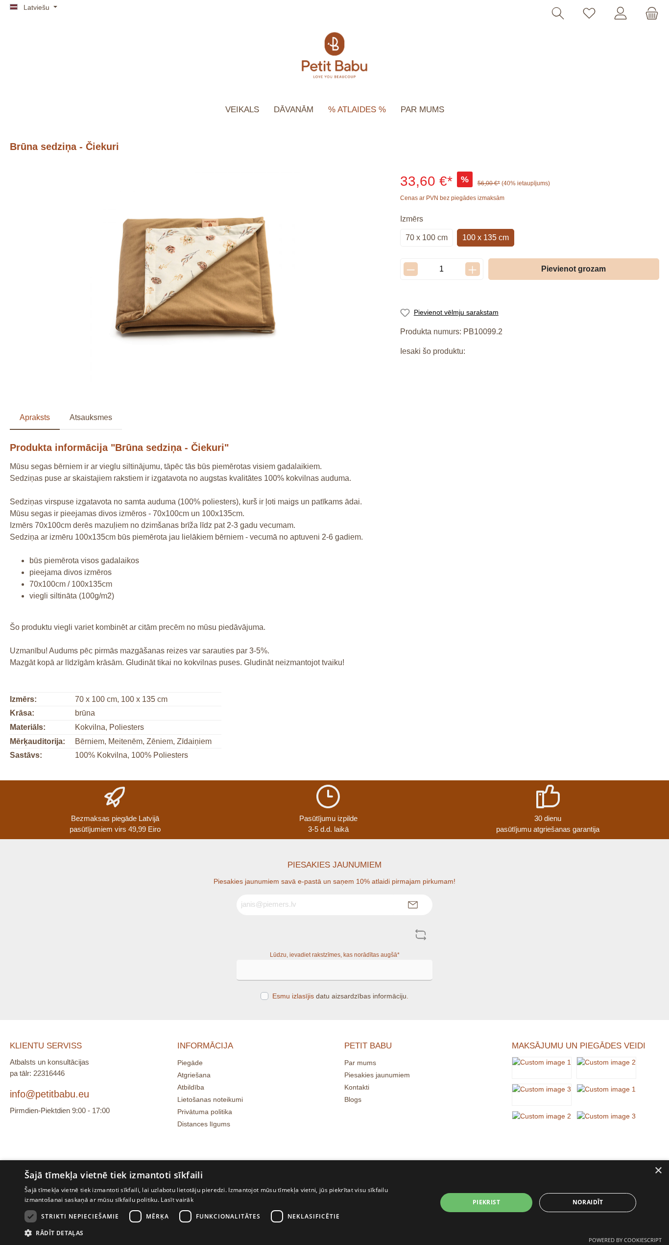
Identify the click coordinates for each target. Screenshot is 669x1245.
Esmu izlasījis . (340, 996)
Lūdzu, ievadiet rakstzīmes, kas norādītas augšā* (335, 954)
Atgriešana (194, 1075)
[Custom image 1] (542, 1067)
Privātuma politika (204, 1112)
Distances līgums (203, 1124)
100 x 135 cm (485, 237)
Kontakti (356, 1087)
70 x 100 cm (427, 237)
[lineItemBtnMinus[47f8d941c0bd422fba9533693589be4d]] (411, 269)
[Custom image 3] (542, 1094)
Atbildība (190, 1087)
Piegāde (190, 1063)
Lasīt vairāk (177, 1199)
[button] (224, 1233)
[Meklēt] (558, 14)
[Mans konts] (620, 14)
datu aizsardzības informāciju (361, 996)
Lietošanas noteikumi (210, 1099)
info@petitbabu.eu (49, 1094)
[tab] (35, 417)
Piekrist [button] (486, 1202)
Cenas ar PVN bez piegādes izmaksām (452, 198)
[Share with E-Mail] (475, 369)
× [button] (658, 1170)
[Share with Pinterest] (431, 369)
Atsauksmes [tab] (91, 417)
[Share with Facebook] (409, 369)
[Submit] (412, 905)
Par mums (360, 1063)
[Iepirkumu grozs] (649, 14)
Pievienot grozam (573, 269)
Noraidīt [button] (588, 1202)
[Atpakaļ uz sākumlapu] (334, 55)
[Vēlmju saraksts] (589, 14)
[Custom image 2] (606, 1067)
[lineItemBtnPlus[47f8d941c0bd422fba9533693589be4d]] (472, 269)
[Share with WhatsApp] (453, 369)
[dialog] (334, 1202)
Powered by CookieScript (625, 1240)
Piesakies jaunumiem (377, 1075)
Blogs (352, 1099)
